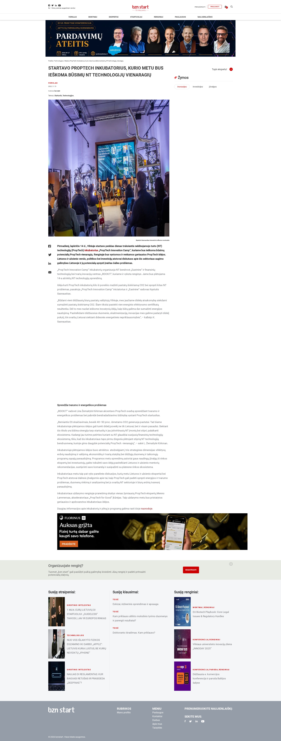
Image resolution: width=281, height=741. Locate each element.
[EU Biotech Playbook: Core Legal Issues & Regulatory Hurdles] (182, 611)
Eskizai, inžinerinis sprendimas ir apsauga (135, 604)
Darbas (156, 720)
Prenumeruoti (200, 7)
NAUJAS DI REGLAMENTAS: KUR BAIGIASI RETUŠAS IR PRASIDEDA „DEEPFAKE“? (86, 678)
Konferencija (201, 640)
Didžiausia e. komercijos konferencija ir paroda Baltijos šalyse (209, 678)
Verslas (72, 17)
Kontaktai (157, 716)
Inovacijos (182, 87)
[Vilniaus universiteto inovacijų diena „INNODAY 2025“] (182, 644)
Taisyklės (157, 727)
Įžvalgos (213, 87)
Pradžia (50, 61)
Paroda (213, 670)
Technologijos (58, 61)
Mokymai (92, 17)
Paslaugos (180, 17)
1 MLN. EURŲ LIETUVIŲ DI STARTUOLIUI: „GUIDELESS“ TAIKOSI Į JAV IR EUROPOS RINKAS (86, 614)
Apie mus (157, 724)
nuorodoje (146, 508)
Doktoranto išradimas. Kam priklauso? (134, 632)
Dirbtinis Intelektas (79, 605)
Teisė (116, 600)
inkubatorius (91, 250)
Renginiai (158, 17)
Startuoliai (136, 17)
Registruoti (191, 570)
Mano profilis (124, 712)
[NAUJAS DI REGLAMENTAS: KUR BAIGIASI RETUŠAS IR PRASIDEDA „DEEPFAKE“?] (56, 676)
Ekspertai (114, 17)
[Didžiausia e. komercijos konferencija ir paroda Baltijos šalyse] (182, 676)
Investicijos (198, 87)
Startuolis (58, 96)
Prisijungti (214, 6)
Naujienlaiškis (205, 17)
